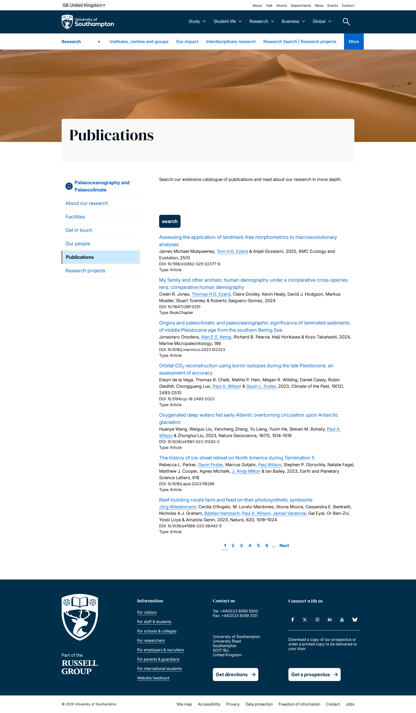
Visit (269, 5)
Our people (77, 244)
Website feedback (153, 677)
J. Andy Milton (246, 471)
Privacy (233, 704)
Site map (184, 704)
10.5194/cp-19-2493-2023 (191, 398)
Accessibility (209, 704)
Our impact (187, 41)
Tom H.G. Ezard (232, 251)
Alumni (281, 5)
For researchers (151, 640)
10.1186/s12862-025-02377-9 (194, 263)
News (319, 5)
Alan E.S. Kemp (216, 336)
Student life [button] (225, 21)
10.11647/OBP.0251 (184, 306)
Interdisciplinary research (231, 41)
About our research (86, 203)
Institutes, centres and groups (139, 41)
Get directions (232, 674)
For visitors (146, 612)
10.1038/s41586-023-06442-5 (194, 525)
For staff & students (154, 621)
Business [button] (290, 21)
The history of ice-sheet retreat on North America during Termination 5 (237, 458)
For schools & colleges (156, 631)
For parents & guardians (158, 659)
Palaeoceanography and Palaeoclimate (102, 186)
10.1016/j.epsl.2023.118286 (191, 483)
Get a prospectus (310, 674)
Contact (348, 5)
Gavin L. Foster (261, 386)
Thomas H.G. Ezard (211, 294)
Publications (80, 257)
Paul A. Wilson (227, 386)
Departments (301, 5)
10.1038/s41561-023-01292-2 (194, 441)
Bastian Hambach (222, 513)
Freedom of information (299, 704)
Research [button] (258, 21)
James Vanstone (289, 513)
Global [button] (319, 21)
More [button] (354, 41)
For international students (159, 668)
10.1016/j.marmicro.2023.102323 (196, 349)
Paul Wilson (269, 464)
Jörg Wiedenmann (177, 506)
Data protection (259, 704)
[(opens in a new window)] (292, 620)
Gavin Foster (210, 464)
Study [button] (194, 21)
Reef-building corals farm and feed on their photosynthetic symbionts (235, 500)
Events (332, 5)
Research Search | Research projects (299, 41)
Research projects (85, 271)
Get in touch (78, 230)
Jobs (350, 704)
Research (71, 41)
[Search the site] (344, 22)
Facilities (75, 217)
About (257, 5)
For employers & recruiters (160, 649)
